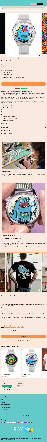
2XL (18, 326)
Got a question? (4, 136)
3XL (22, 326)
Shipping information (6, 130)
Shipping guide (4, 402)
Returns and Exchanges (6, 133)
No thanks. (39, 3)
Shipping (14, 77)
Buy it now (23, 84)
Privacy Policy (4, 409)
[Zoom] (39, 55)
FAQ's (2, 399)
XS (2, 326)
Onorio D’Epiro (32, 93)
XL (14, 326)
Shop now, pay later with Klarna (7, 405)
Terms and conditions (5, 407)
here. (13, 305)
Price (2, 64)
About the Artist (4, 127)
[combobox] (23, 8)
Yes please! (32, 3)
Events (2, 400)
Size (2, 324)
